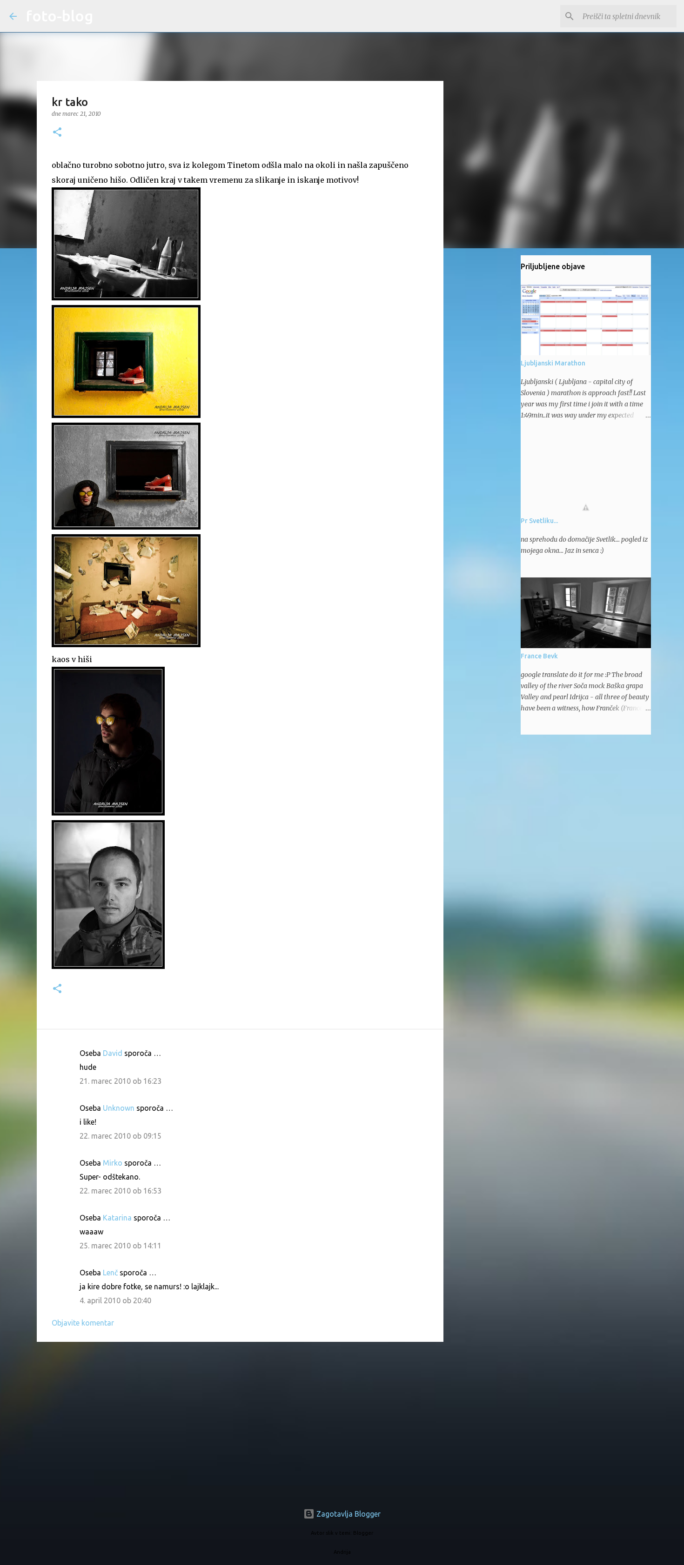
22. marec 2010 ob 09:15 (120, 1136)
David (112, 1053)
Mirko (112, 1163)
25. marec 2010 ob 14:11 (120, 1245)
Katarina (117, 1218)
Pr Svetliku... (539, 520)
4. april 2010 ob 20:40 (115, 1300)
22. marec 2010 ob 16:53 (120, 1191)
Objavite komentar (83, 1323)
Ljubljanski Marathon (553, 363)
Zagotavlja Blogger (348, 1514)
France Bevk (539, 656)
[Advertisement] (240, 1421)
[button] (57, 132)
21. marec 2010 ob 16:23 (120, 1081)
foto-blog (59, 15)
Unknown (118, 1108)
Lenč (110, 1272)
